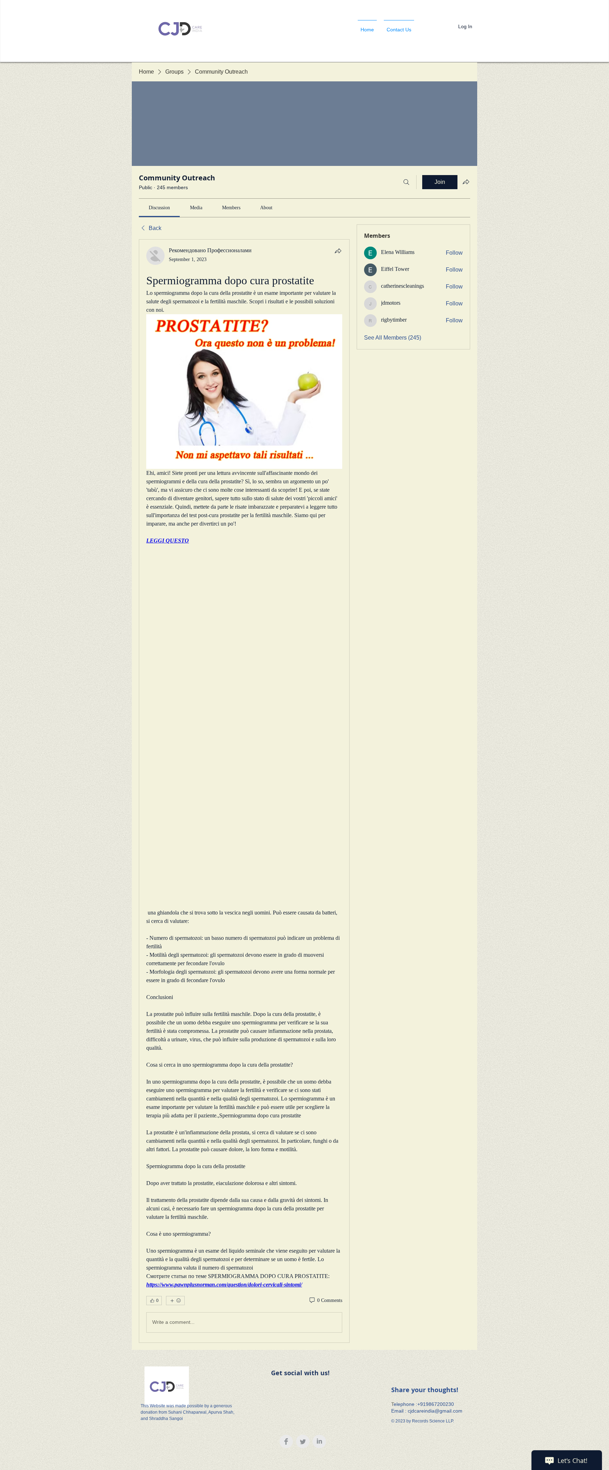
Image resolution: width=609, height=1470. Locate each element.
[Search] (406, 182)
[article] (244, 790)
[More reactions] (175, 1300)
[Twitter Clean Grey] (302, 1441)
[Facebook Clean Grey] (286, 1441)
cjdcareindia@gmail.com (435, 1411)
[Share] (338, 251)
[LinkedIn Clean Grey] (319, 1441)
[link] (159, 207)
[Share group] (466, 182)
